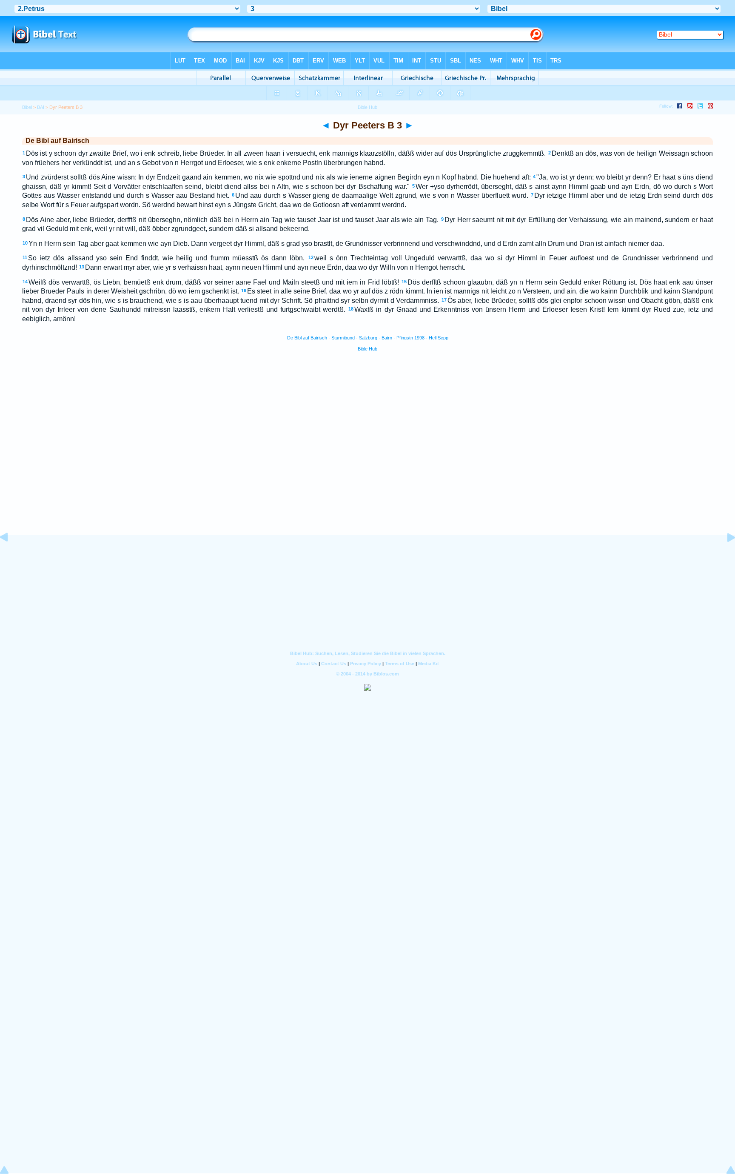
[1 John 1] (724, 556)
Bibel (27, 107)
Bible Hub (367, 348)
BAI (40, 107)
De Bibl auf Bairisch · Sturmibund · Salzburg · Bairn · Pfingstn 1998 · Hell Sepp (367, 337)
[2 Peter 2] (10, 556)
